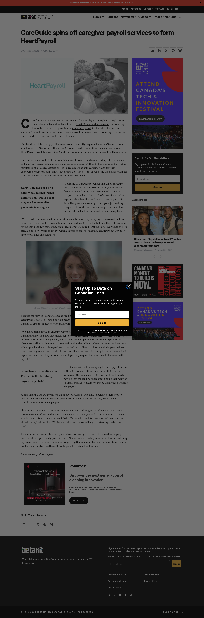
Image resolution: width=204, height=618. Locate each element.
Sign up (102, 322)
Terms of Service (110, 330)
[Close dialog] (128, 286)
